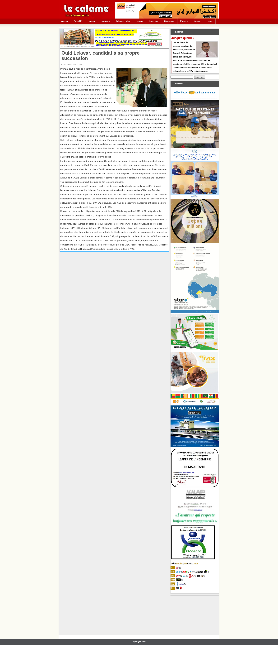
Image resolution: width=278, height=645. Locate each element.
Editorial (91, 21)
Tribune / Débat (123, 21)
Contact (197, 21)
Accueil (64, 21)
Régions (140, 21)
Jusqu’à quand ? (182, 38)
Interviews (105, 21)
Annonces (153, 21)
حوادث (210, 21)
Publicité (184, 21)
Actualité (78, 21)
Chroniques (169, 21)
